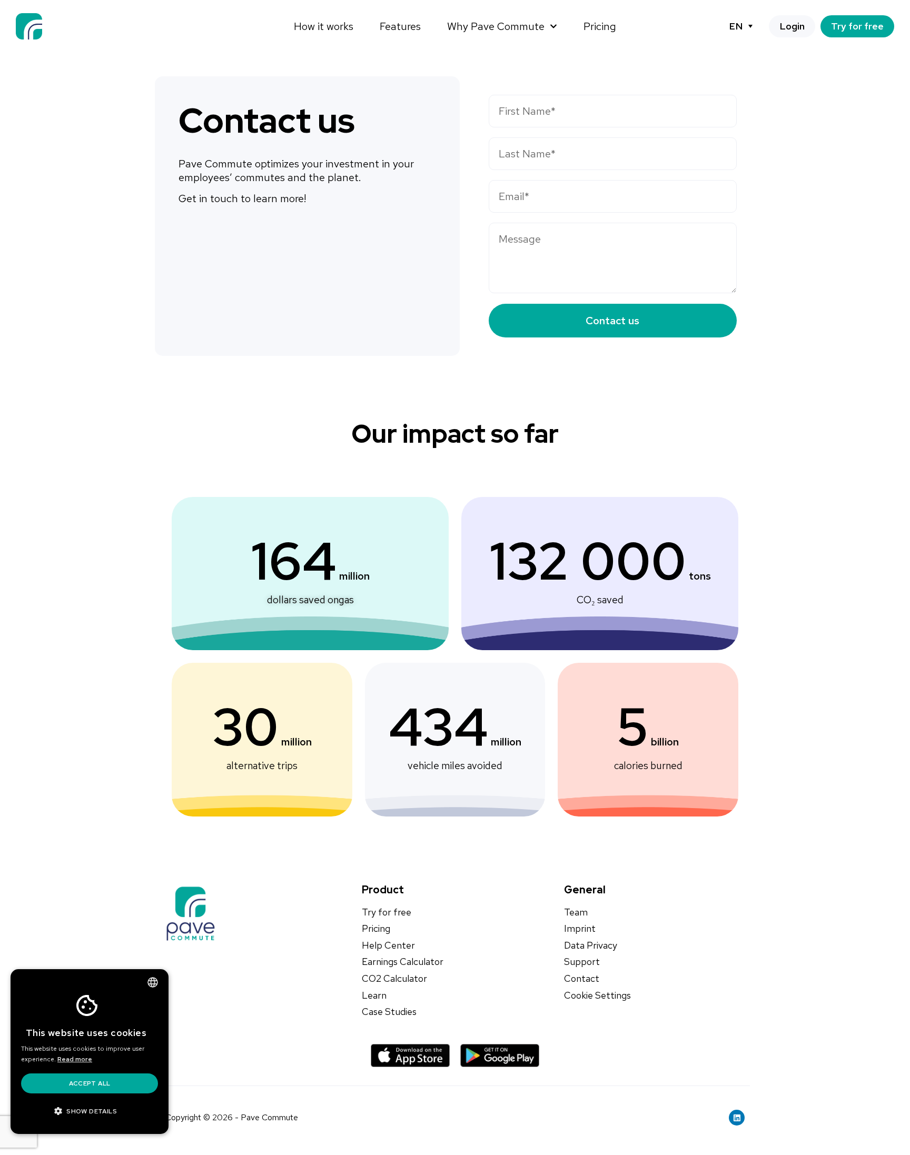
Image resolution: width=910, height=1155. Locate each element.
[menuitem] (740, 26)
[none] (740, 26)
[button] (89, 1111)
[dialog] (90, 1051)
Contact (581, 978)
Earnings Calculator (402, 962)
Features (400, 26)
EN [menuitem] (736, 26)
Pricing (599, 26)
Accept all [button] (90, 1083)
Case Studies (389, 1012)
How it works (323, 26)
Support (582, 962)
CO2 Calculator (394, 978)
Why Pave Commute (496, 26)
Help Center (388, 945)
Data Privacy (590, 945)
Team (576, 912)
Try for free (386, 912)
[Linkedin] (737, 1118)
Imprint (580, 928)
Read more (74, 1059)
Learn (374, 995)
